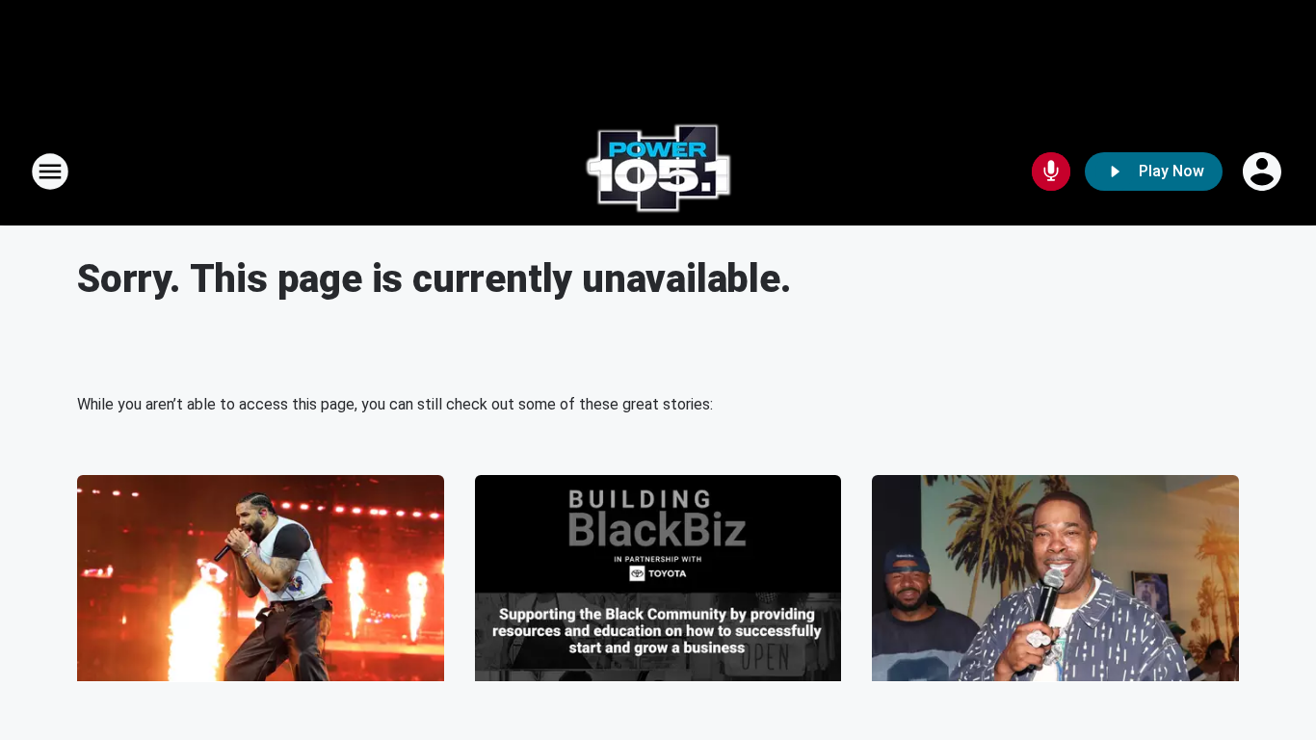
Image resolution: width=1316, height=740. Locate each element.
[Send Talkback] (1051, 171)
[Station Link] (658, 171)
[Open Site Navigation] (50, 171)
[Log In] (1264, 171)
